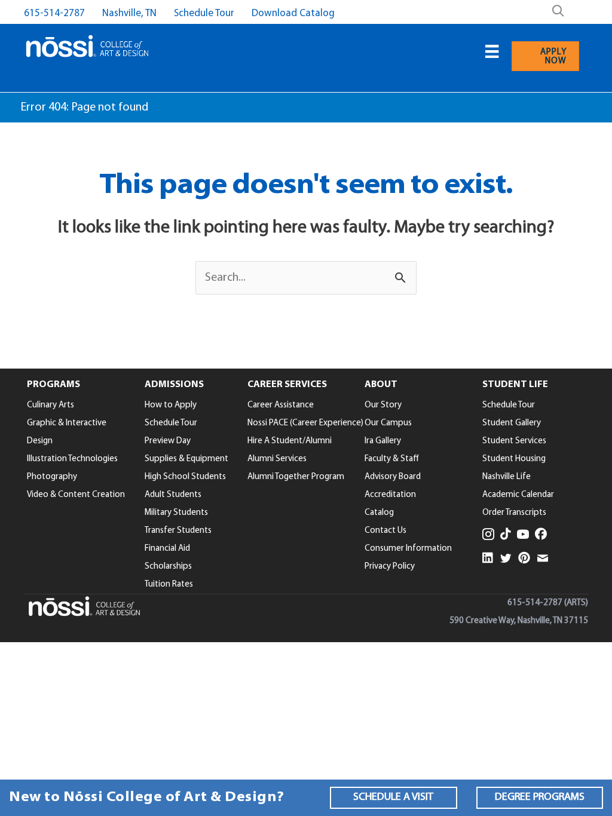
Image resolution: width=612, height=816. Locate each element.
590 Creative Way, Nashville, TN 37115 (518, 620)
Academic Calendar (518, 494)
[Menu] (492, 51)
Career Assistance (280, 405)
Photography (52, 477)
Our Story (383, 405)
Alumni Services (277, 459)
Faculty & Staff (392, 459)
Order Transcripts (514, 512)
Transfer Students (178, 530)
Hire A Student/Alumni (289, 441)
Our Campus (388, 423)
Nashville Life (506, 477)
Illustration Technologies (72, 459)
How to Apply (171, 405)
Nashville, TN (129, 13)
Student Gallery (511, 423)
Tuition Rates (169, 584)
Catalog (379, 512)
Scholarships (168, 566)
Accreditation (390, 494)
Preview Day (168, 441)
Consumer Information (408, 548)
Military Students (176, 512)
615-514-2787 (54, 13)
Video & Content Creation (76, 494)
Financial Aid (167, 548)
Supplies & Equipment (186, 459)
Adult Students (173, 494)
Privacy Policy (390, 566)
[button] (393, 798)
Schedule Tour (204, 13)
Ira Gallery (383, 441)
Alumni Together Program (295, 477)
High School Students (185, 477)
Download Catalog (293, 13)
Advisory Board (393, 477)
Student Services (514, 441)
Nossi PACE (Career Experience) (305, 423)
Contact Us (385, 530)
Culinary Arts (50, 405)
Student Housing (514, 459)
